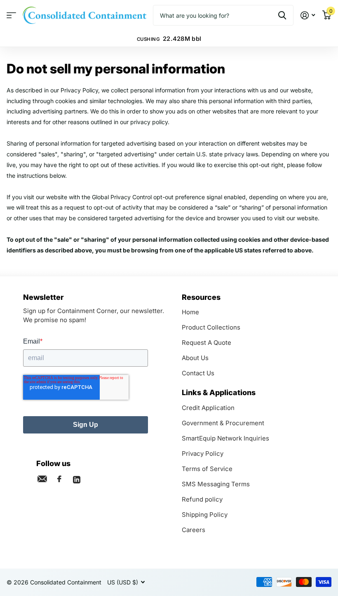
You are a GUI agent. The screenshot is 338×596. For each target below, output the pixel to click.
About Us (195, 358)
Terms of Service (207, 469)
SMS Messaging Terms (216, 484)
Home (190, 312)
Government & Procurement (223, 423)
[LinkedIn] (76, 479)
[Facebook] (59, 479)
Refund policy (202, 499)
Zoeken (282, 15)
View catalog (11, 15)
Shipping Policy (205, 514)
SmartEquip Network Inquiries (225, 438)
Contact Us (198, 373)
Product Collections (211, 327)
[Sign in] (307, 15)
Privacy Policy (202, 453)
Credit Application (208, 408)
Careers (193, 530)
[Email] (42, 479)
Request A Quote (206, 342)
